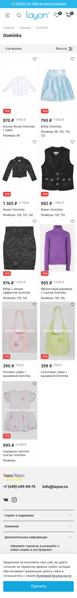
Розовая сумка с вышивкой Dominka (16, 374)
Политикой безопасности (53, 576)
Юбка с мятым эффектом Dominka (16, 291)
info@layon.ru (55, 486)
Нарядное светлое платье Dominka (16, 453)
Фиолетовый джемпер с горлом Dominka (56, 291)
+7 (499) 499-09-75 (19, 486)
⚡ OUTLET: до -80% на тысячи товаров (38, 4)
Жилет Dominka (52, 209)
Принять (38, 586)
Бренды (25, 28)
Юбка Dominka (51, 126)
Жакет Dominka (14, 209)
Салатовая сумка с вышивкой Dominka (54, 374)
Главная (9, 28)
